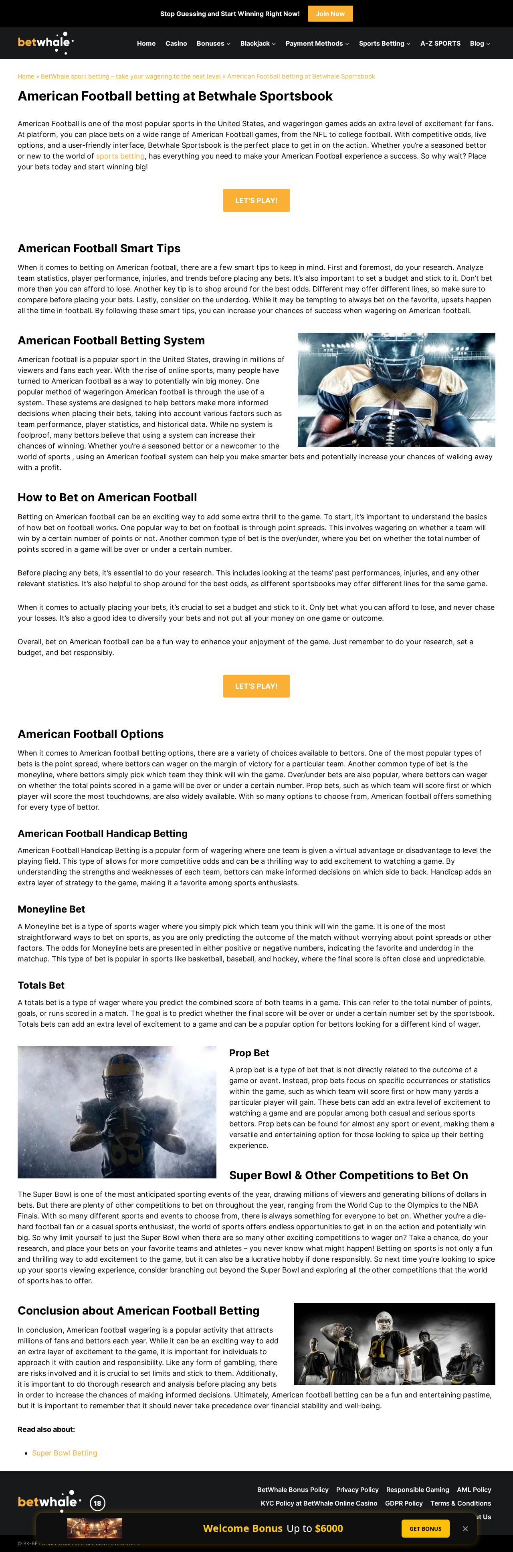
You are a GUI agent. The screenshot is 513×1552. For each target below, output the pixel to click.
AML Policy (474, 1490)
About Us (476, 1517)
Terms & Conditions (460, 1503)
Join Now (330, 14)
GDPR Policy (404, 1503)
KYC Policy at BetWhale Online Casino (319, 1503)
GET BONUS (426, 1528)
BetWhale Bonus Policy (293, 1490)
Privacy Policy (357, 1490)
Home (146, 43)
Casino (176, 43)
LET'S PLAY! (256, 200)
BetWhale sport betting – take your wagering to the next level (131, 76)
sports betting (120, 156)
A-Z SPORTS (440, 43)
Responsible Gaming (417, 1490)
